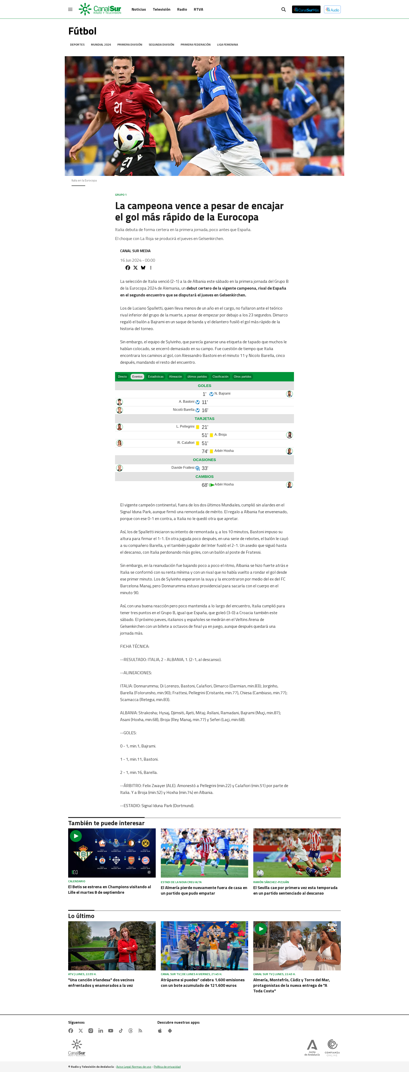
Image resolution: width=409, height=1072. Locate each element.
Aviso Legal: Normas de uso (133, 1066)
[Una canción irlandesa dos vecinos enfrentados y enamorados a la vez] (112, 945)
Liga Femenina (227, 44)
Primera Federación (196, 44)
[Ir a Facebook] (71, 1030)
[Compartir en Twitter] (135, 267)
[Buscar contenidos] (283, 10)
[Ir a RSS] (141, 1030)
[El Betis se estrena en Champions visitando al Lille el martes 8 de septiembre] (112, 853)
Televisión (161, 9)
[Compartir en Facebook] (127, 267)
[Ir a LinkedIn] (101, 1030)
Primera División (129, 44)
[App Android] (170, 1030)
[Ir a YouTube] (111, 1030)
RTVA (198, 9)
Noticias (139, 9)
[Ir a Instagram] (91, 1030)
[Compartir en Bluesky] (143, 267)
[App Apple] (160, 1030)
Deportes (77, 44)
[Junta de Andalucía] (312, 1048)
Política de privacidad (167, 1066)
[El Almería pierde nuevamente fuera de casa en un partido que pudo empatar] (204, 853)
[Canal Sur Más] (306, 9)
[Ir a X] (81, 1030)
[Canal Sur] (100, 9)
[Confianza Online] (332, 1048)
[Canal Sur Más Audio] (332, 9)
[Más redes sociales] (150, 267)
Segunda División (161, 44)
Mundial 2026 (101, 44)
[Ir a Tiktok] (121, 1030)
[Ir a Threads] (131, 1030)
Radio (182, 9)
